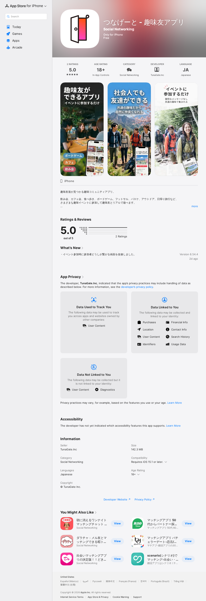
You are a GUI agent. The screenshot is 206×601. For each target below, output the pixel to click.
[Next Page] (202, 69)
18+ (133, 474)
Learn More (174, 402)
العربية (85, 581)
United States (67, 577)
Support (137, 597)
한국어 (144, 581)
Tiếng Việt (179, 581)
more (195, 206)
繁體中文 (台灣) (68, 585)
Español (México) (69, 581)
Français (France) (127, 581)
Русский (97, 581)
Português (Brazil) (160, 581)
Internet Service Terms (71, 597)
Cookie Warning (121, 597)
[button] (26, 27)
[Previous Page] (56, 69)
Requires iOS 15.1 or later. (147, 461)
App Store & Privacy (98, 597)
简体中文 (110, 581)
